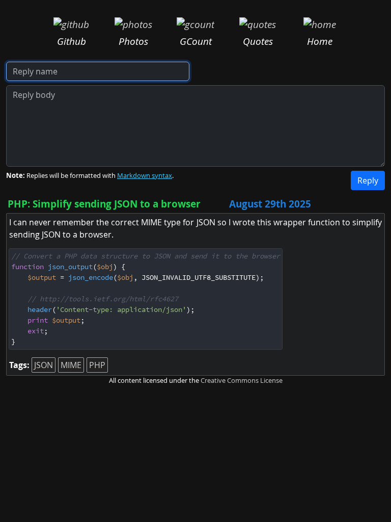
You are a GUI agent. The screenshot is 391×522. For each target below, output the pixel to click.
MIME (71, 365)
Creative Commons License (242, 380)
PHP (97, 365)
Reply (367, 180)
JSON (43, 365)
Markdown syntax (144, 175)
